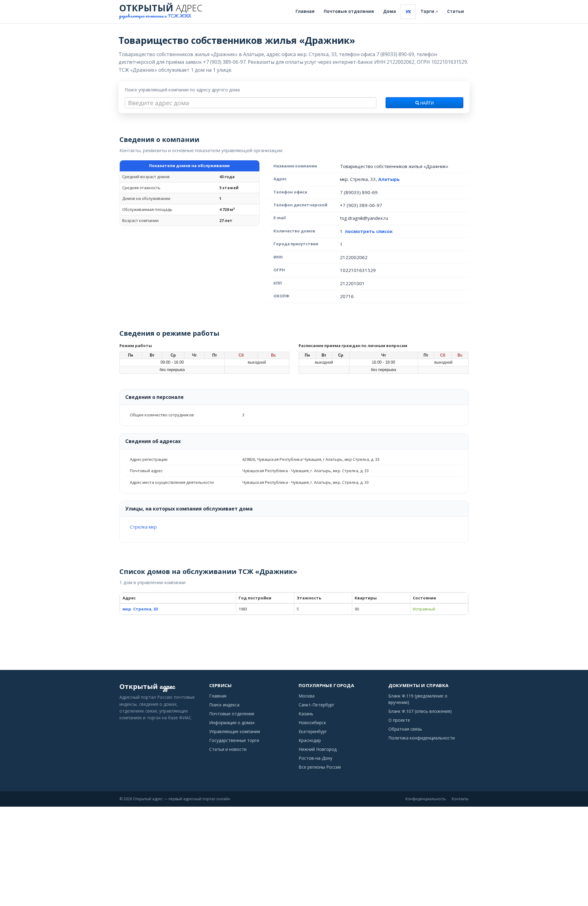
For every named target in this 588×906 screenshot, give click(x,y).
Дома (389, 11)
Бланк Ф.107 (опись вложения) (420, 711)
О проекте (399, 720)
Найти (426, 103)
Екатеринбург (313, 731)
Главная (305, 11)
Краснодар (310, 740)
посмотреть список (369, 231)
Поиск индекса (224, 705)
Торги (429, 11)
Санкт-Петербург (316, 705)
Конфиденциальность (425, 798)
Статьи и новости (228, 749)
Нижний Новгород (318, 749)
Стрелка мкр (143, 527)
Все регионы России (320, 767)
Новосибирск (312, 722)
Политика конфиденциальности (421, 738)
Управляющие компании (234, 731)
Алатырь (389, 179)
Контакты (460, 798)
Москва (307, 696)
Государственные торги (234, 740)
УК (408, 11)
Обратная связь (405, 729)
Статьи (455, 11)
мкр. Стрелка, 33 (140, 609)
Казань (306, 714)
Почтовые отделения (349, 11)
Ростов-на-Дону (315, 758)
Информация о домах (231, 722)
